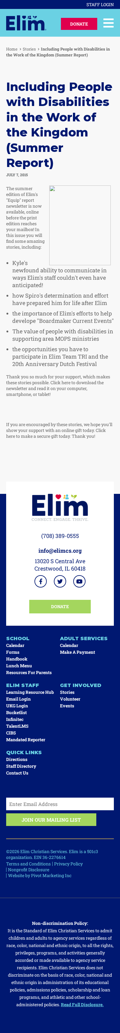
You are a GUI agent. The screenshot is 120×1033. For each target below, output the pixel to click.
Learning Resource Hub (30, 692)
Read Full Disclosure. (82, 1004)
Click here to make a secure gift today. (56, 433)
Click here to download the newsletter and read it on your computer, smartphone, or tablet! (55, 388)
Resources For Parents (29, 672)
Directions (16, 759)
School (18, 638)
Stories (29, 49)
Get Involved (80, 685)
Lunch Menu (19, 666)
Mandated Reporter (25, 739)
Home (12, 49)
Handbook (16, 659)
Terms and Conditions (28, 864)
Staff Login (100, 4)
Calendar (15, 645)
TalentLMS (17, 726)
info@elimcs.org (60, 550)
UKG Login (17, 706)
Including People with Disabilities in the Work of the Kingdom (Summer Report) (58, 52)
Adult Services (84, 638)
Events (67, 706)
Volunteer (70, 699)
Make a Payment (77, 652)
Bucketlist (16, 712)
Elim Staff (22, 685)
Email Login (18, 699)
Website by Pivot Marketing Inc (39, 875)
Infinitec (14, 719)
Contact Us (17, 773)
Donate (79, 24)
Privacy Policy (68, 864)
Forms (12, 652)
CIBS (11, 733)
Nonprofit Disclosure (28, 869)
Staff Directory (21, 766)
